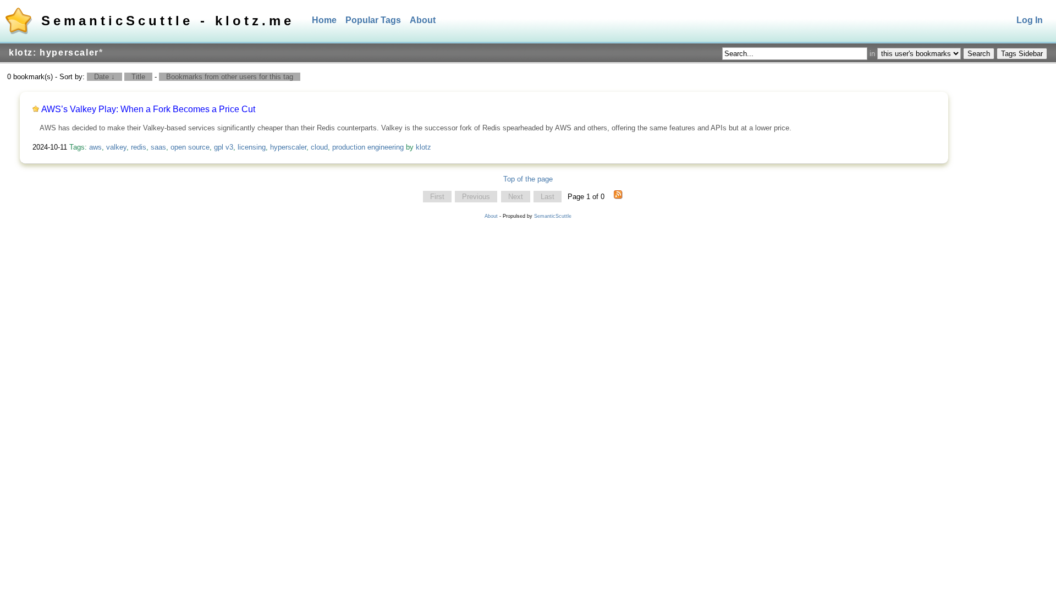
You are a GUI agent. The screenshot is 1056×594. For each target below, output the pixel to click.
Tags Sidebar (1022, 54)
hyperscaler (288, 147)
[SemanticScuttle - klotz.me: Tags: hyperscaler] (618, 197)
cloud (319, 147)
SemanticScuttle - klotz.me (167, 20)
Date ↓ (104, 77)
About (423, 20)
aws (95, 147)
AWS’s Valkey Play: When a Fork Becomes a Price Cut (148, 109)
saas (158, 147)
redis (138, 147)
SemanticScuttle (552, 216)
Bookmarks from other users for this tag (229, 77)
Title (138, 77)
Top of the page (528, 179)
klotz (423, 147)
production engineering (368, 147)
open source (190, 147)
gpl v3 (223, 147)
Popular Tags (373, 20)
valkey (116, 147)
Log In (1029, 20)
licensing (252, 147)
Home (324, 20)
